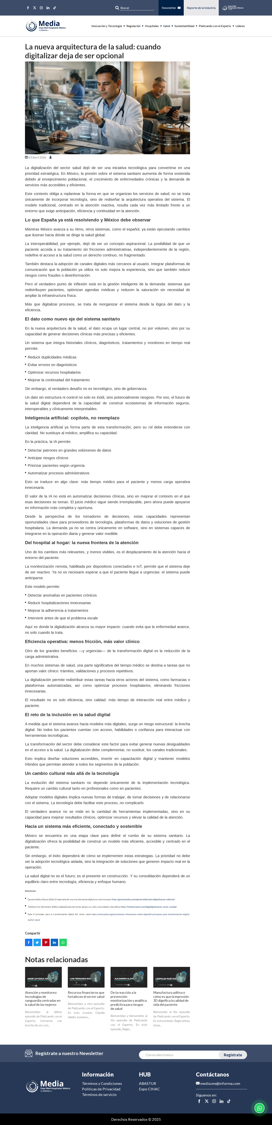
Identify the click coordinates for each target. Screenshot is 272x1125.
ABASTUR (147, 1083)
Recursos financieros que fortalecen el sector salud (86, 994)
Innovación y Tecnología (106, 26)
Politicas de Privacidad (101, 1089)
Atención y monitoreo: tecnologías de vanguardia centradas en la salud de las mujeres (43, 998)
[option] (107, 107)
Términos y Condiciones (102, 1083)
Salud (166, 26)
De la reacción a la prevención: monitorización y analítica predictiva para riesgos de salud (128, 1000)
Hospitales (152, 26)
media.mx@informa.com (220, 1083)
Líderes (240, 26)
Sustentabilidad (184, 26)
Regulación (133, 26)
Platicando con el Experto (215, 26)
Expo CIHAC (149, 1089)
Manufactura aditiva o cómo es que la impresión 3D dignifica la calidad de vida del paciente (171, 998)
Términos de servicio (99, 1094)
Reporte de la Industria (201, 7)
